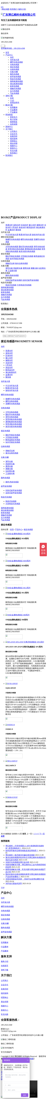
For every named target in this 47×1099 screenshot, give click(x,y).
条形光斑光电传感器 (27, 251)
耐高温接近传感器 (12, 440)
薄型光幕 (9, 268)
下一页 (42, 834)
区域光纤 (24, 225)
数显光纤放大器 (25, 235)
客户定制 (13, 119)
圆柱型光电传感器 (26, 247)
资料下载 (9, 96)
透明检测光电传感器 (33, 249)
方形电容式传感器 (24, 285)
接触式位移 (10, 263)
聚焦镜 (18, 230)
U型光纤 (14, 227)
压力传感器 (14, 91)
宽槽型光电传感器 (12, 404)
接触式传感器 (15, 88)
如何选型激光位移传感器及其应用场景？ (21, 851)
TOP (2, 888)
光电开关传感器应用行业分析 (17, 862)
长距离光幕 (10, 471)
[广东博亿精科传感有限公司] (18, 14)
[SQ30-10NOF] (25, 684)
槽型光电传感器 (16, 62)
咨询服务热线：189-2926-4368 (13, 48)
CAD (12, 100)
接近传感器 (14, 67)
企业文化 (13, 134)
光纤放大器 (14, 60)
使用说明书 (14, 103)
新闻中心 (9, 127)
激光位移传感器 (21, 263)
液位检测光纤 (10, 372)
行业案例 (13, 110)
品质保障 (13, 124)
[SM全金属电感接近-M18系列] (25, 534)
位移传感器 (14, 69)
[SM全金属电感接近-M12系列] (25, 588)
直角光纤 (17, 225)
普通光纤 (9, 225)
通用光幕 (26, 268)
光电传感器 (14, 64)
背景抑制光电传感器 (16, 249)
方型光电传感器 (11, 247)
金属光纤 (11, 230)
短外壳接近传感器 (17, 259)
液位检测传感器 (16, 84)
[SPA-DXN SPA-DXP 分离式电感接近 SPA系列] (25, 642)
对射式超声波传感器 (13, 280)
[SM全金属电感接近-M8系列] (25, 615)
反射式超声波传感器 (30, 280)
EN (2, 7)
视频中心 (13, 146)
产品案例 (13, 112)
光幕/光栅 (14, 72)
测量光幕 (34, 268)
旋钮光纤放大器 (38, 235)
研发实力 (13, 117)
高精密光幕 (17, 268)
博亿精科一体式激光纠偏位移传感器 (20, 855)
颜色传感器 (14, 74)
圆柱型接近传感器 (12, 256)
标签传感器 (14, 86)
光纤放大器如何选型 (13, 883)
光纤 (12, 57)
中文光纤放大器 (11, 235)
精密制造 (13, 122)
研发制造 (9, 115)
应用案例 (13, 107)
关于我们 (9, 129)
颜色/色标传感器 (12, 275)
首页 (7, 52)
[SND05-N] (25, 725)
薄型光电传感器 (11, 417)
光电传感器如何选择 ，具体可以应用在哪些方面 (24, 879)
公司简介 (13, 131)
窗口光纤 (32, 225)
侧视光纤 (40, 225)
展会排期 (13, 143)
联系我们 (13, 153)
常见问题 (13, 151)
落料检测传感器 (16, 81)
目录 (12, 98)
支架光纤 (9, 363)
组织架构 (13, 139)
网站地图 (29, 1059)
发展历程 (13, 136)
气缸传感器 (14, 93)
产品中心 (9, 55)
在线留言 (4, 966)
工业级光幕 (12, 271)
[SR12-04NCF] (25, 761)
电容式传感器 (15, 79)
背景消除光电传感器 (13, 424)
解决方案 (9, 105)
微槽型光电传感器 (12, 239)
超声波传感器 (15, 76)
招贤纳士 (13, 141)
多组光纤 (22, 227)
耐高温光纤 (31, 227)
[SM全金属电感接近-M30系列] (25, 561)
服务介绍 (4, 961)
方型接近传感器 (27, 256)
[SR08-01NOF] (25, 797)
